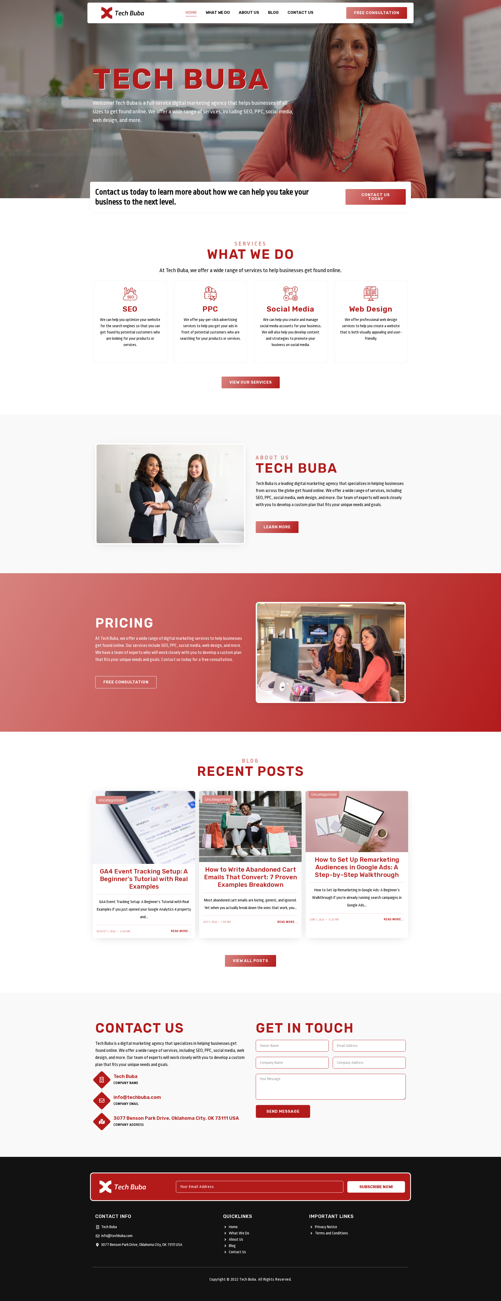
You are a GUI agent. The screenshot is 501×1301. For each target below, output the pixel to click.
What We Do (218, 12)
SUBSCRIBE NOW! (376, 1187)
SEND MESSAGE (283, 1111)
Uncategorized (111, 800)
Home (191, 12)
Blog (273, 12)
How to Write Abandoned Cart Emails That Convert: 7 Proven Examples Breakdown (250, 877)
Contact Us (300, 12)
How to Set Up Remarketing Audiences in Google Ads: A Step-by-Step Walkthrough (357, 867)
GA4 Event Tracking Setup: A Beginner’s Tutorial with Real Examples (144, 879)
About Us (249, 12)
